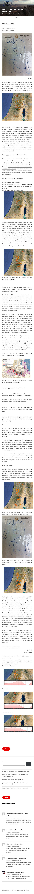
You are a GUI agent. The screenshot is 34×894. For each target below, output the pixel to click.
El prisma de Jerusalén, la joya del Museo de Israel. (16, 771)
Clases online (19, 830)
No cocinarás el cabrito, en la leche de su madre (15, 788)
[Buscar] (28, 764)
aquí (7, 155)
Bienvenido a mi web (7, 890)
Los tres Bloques (8, 31)
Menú (17, 18)
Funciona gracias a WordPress (21, 890)
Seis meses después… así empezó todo (13, 779)
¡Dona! (6, 749)
